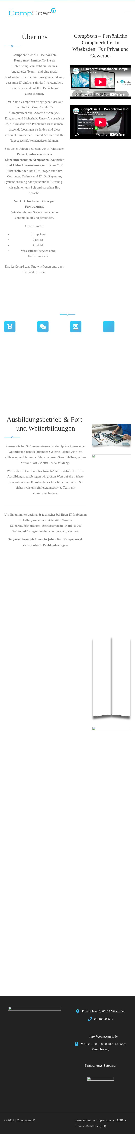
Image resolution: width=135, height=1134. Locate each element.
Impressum (104, 1120)
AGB (119, 1120)
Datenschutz (83, 1120)
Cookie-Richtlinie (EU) (90, 1126)
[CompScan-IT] (32, 11)
